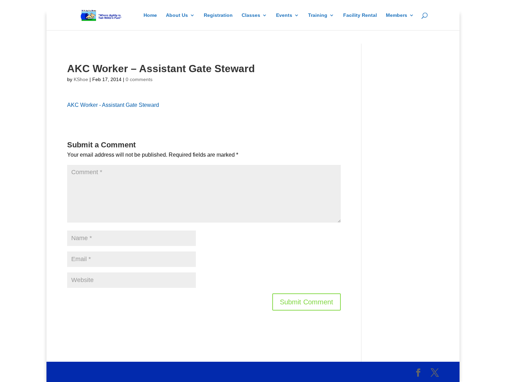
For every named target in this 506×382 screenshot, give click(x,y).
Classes (251, 15)
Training (317, 15)
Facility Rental (360, 15)
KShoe (81, 79)
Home (150, 15)
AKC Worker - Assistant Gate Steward (113, 105)
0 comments (139, 79)
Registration (218, 15)
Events (284, 15)
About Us (177, 15)
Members (396, 15)
